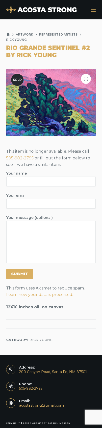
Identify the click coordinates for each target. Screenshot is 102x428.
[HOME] (8, 34)
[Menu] (93, 9)
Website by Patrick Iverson (51, 423)
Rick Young (41, 340)
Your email (16, 195)
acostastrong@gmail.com (41, 405)
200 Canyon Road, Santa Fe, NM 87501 (53, 372)
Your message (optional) (29, 217)
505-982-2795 (20, 158)
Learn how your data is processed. (39, 294)
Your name (16, 173)
